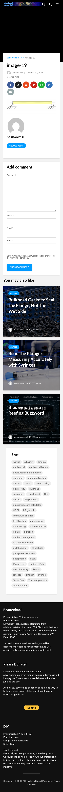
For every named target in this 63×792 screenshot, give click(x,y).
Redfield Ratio (37, 564)
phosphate (37, 548)
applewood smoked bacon (27, 472)
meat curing (19, 526)
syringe (42, 574)
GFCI (16, 510)
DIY (46, 494)
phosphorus (19, 558)
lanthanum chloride (23, 515)
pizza (33, 558)
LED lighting (19, 521)
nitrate (16, 531)
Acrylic (16, 462)
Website (10, 241)
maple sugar (37, 521)
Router (36, 569)
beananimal (17, 73)
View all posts (16, 146)
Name (10, 216)
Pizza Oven (19, 564)
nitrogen (28, 531)
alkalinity (28, 462)
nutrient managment (24, 537)
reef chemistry (20, 569)
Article (13, 293)
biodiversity (19, 488)
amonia (42, 462)
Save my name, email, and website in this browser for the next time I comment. (31, 257)
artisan (16, 483)
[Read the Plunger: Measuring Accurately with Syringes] (31, 365)
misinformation (38, 526)
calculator (18, 494)
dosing (16, 499)
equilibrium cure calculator (27, 505)
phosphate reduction (24, 553)
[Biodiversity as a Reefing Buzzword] (31, 418)
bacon (28, 483)
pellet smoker (20, 548)
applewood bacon (38, 467)
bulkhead (34, 488)
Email (10, 228)
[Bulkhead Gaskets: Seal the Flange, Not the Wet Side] (31, 311)
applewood (19, 467)
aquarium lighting (37, 478)
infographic (29, 510)
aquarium (18, 478)
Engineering (31, 499)
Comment (11, 175)
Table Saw (18, 580)
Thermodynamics (37, 580)
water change (20, 585)
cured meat (34, 494)
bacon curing (42, 483)
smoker (30, 574)
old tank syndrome (23, 542)
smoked (17, 574)
